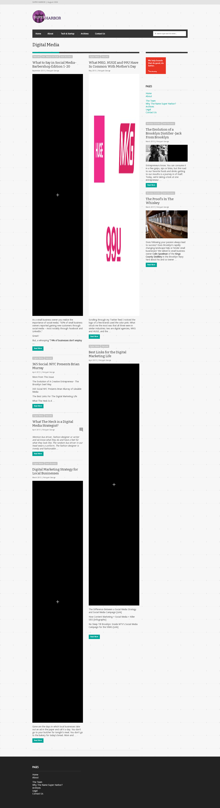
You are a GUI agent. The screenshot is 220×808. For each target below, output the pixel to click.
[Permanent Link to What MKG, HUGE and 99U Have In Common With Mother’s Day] (114, 195)
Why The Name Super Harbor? (161, 103)
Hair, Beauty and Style (50, 57)
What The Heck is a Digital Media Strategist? (52, 423)
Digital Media (95, 57)
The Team (151, 100)
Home (38, 33)
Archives (85, 33)
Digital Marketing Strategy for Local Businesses (55, 471)
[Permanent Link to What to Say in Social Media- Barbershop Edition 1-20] (57, 195)
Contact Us (100, 33)
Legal (148, 109)
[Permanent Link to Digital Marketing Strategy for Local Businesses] (57, 602)
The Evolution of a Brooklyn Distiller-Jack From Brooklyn (164, 133)
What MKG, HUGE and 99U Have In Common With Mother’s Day (113, 64)
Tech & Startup (67, 33)
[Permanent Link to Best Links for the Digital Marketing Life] (114, 484)
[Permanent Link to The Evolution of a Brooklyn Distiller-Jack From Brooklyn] (167, 153)
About (48, 34)
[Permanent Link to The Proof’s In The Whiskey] (167, 224)
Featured (36, 57)
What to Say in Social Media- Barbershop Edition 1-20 (54, 64)
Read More (38, 348)
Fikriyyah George (53, 71)
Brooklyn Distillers (154, 123)
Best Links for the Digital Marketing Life (107, 354)
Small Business (66, 57)
